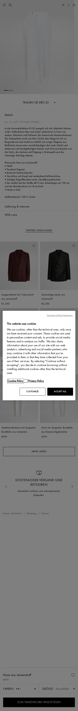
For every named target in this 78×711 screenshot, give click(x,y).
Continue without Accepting (60, 315)
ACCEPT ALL (60, 391)
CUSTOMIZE (32, 391)
